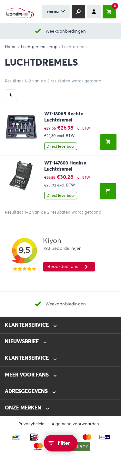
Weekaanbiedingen (65, 31)
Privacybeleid (31, 424)
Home (10, 46)
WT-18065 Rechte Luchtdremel (63, 117)
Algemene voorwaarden (75, 424)
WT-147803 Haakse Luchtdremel (65, 166)
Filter (64, 443)
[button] (108, 142)
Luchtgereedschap (39, 46)
